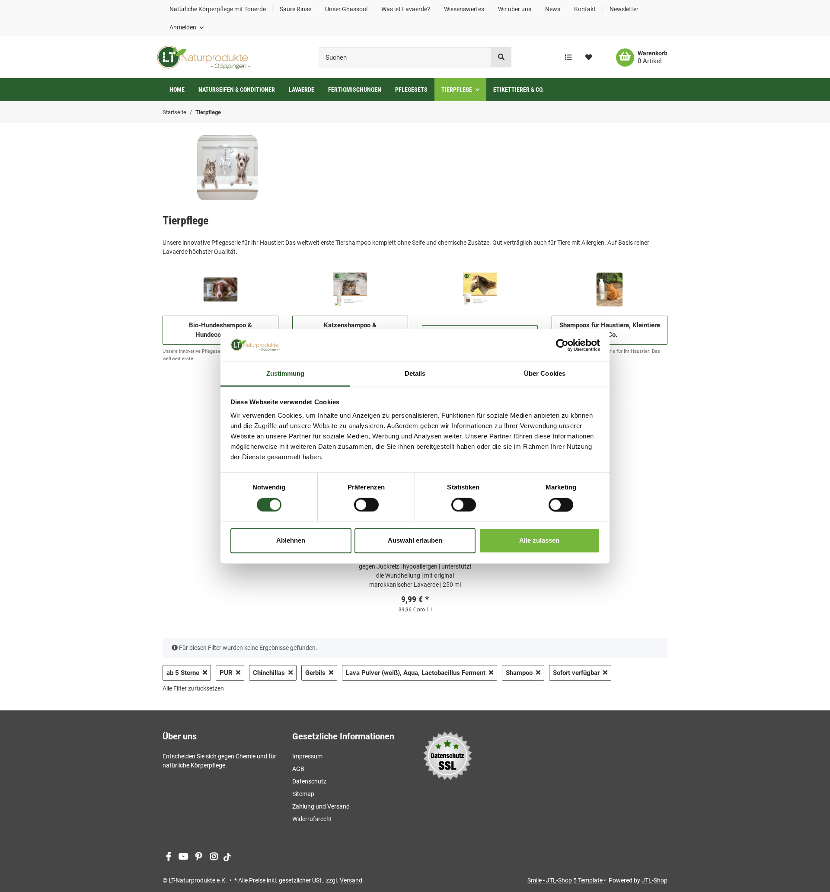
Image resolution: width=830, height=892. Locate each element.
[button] (187, 27)
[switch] (366, 505)
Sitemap (303, 793)
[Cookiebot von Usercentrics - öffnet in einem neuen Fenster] (562, 345)
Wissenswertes (464, 9)
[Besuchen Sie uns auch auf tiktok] (227, 856)
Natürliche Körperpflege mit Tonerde (217, 9)
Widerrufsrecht (312, 818)
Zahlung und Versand (321, 806)
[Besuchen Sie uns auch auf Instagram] (214, 856)
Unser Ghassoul (346, 9)
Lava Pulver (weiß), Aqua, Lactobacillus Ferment (415, 673)
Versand (351, 880)
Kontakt (585, 9)
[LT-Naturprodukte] (203, 57)
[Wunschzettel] (588, 57)
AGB (298, 768)
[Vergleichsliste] (568, 57)
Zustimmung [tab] (285, 373)
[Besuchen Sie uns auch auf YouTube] (183, 856)
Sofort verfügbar (576, 673)
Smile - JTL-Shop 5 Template (565, 880)
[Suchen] (501, 57)
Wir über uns (514, 9)
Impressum (307, 756)
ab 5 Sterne (182, 673)
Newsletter (624, 9)
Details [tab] (415, 373)
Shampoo (519, 673)
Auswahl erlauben (415, 540)
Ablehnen (290, 540)
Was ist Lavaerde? (405, 9)
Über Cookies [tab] (544, 373)
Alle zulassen (539, 540)
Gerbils (315, 673)
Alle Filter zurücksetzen (193, 688)
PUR (226, 673)
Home (177, 89)
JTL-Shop (654, 880)
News (552, 9)
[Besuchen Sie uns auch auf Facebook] (168, 856)
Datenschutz (309, 781)
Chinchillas (269, 673)
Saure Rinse (295, 9)
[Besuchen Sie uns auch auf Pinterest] (198, 856)
